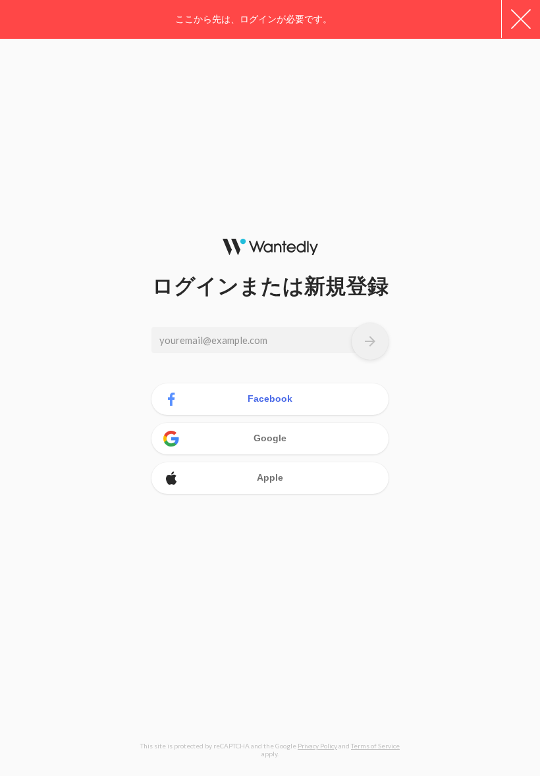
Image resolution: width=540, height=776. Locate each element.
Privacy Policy (317, 746)
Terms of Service (375, 746)
